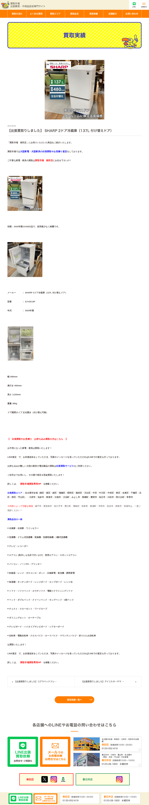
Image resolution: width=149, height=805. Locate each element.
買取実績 (93, 14)
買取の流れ (17, 14)
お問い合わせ (131, 14)
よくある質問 (36, 14)
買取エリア (55, 14)
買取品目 (74, 14)
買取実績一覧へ (74, 700)
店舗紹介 (112, 14)
